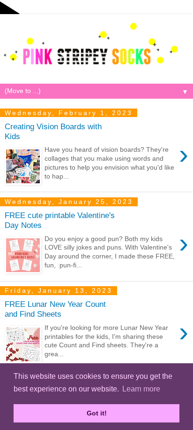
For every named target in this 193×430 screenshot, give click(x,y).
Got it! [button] (97, 413)
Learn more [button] (141, 389)
